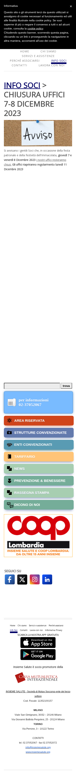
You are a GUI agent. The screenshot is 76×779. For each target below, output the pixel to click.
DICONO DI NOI (27, 505)
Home (24, 51)
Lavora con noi (52, 65)
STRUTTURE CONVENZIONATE (40, 433)
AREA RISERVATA (29, 421)
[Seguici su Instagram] (35, 579)
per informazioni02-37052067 (34, 402)
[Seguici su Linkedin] (47, 579)
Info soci (22, 85)
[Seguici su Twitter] (22, 579)
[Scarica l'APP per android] (38, 654)
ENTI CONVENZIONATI (33, 445)
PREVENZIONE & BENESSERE (39, 481)
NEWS (19, 469)
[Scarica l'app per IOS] (38, 642)
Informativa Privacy (53, 630)
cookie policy (35, 28)
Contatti (19, 65)
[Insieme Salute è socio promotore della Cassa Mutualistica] (38, 678)
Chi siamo (48, 51)
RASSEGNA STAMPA (31, 493)
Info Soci (58, 60)
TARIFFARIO (24, 457)
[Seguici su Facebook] (10, 579)
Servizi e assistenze (38, 56)
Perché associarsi (25, 60)
